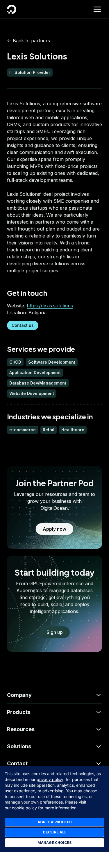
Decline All (54, 832)
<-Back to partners (28, 40)
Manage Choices (54, 842)
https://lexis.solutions (50, 306)
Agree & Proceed (54, 822)
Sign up (55, 632)
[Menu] (97, 9)
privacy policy (50, 779)
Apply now (54, 529)
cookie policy (24, 807)
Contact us (23, 325)
